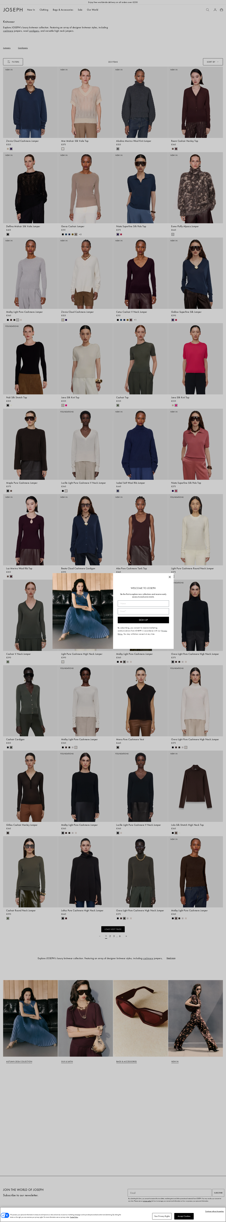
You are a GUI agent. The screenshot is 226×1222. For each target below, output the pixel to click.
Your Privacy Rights (162, 1216)
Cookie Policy (74, 1217)
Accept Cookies (184, 1216)
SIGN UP (143, 619)
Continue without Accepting (214, 1211)
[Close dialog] (169, 577)
